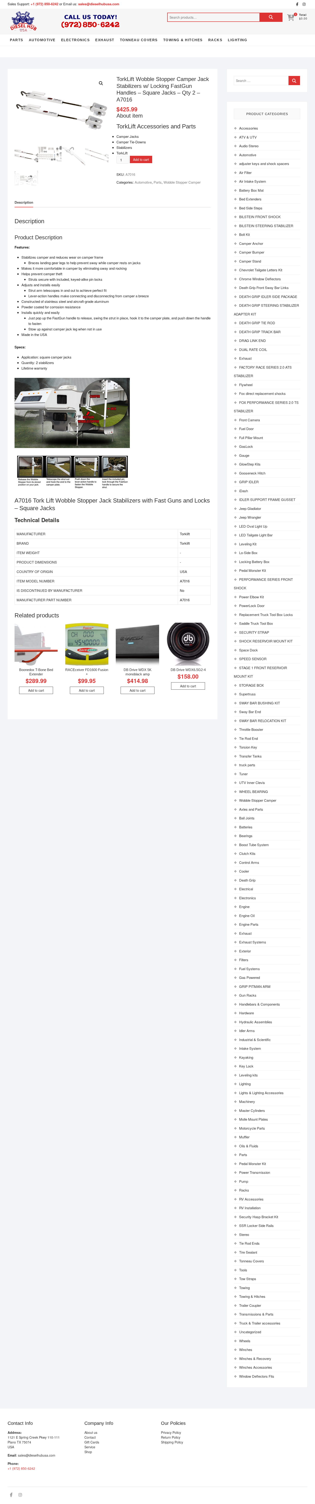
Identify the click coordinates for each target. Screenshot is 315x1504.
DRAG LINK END (252, 340)
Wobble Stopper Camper (182, 182)
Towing (244, 1287)
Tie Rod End (248, 738)
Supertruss (247, 693)
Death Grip (247, 880)
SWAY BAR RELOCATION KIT (262, 720)
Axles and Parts (251, 809)
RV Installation (250, 1207)
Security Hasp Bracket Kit (258, 1216)
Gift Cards (91, 1442)
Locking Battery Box (254, 561)
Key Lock (246, 1066)
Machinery (247, 1101)
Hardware (246, 1012)
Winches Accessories (255, 1367)
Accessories (248, 128)
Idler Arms (247, 1030)
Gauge (244, 455)
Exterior (245, 951)
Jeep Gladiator (250, 508)
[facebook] (297, 4)
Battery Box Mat (251, 190)
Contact (90, 1437)
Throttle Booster (251, 729)
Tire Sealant (248, 1252)
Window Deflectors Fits (256, 1376)
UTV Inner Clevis (252, 782)
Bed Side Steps (250, 207)
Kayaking (246, 1057)
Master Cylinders (252, 1110)
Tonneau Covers (139, 40)
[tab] (24, 202)
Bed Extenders (250, 199)
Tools (243, 1269)
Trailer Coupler (250, 1305)
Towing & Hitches (183, 40)
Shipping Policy (172, 1442)
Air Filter (245, 172)
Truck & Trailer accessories (259, 1323)
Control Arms (249, 862)
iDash (243, 490)
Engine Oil (247, 915)
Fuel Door (246, 428)
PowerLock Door (251, 605)
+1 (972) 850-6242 (45, 3)
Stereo (244, 1234)
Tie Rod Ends (249, 1243)
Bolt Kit (244, 234)
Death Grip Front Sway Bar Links (264, 287)
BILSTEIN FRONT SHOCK (260, 216)
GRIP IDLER (249, 481)
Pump (243, 1181)
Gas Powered (249, 977)
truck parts (247, 764)
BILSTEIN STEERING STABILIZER (266, 225)
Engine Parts (249, 924)
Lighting (237, 40)
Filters (243, 959)
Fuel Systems (249, 968)
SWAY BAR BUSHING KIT (259, 702)
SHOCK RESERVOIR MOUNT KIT (266, 641)
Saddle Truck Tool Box (256, 623)
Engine (244, 906)
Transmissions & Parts (256, 1314)
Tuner (243, 773)
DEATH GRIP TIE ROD (257, 322)
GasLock (246, 446)
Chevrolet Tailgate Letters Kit (260, 269)
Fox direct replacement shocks (262, 393)
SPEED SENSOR (253, 658)
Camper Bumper (251, 252)
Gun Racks (247, 995)
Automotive (42, 40)
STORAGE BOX (251, 685)
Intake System (250, 1048)
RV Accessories (251, 1199)
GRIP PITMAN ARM (254, 986)
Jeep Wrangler (250, 517)
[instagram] (303, 4)
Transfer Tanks (250, 756)
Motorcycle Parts (252, 1128)
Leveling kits (248, 1075)
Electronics (75, 40)
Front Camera (249, 419)
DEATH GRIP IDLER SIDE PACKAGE (268, 296)
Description (24, 202)
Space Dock (248, 650)
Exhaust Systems (252, 942)
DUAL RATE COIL (253, 349)
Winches (245, 1349)
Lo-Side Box (248, 552)
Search (270, 17)
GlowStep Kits (250, 464)
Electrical (246, 888)
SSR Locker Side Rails (256, 1225)
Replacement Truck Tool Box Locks (266, 614)
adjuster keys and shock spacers (264, 163)
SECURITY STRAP (254, 632)
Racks (215, 40)
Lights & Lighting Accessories (261, 1092)
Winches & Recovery (255, 1358)
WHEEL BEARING (253, 791)
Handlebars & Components (259, 1004)
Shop (88, 1451)
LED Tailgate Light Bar (256, 534)
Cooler (244, 871)
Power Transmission (254, 1172)
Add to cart (141, 159)
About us (90, 1432)
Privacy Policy (171, 1432)
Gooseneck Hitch (252, 473)
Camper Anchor (251, 243)
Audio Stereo (249, 145)
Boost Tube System (254, 844)
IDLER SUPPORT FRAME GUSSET (267, 499)
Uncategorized (250, 1331)
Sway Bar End (250, 711)
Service (89, 1447)
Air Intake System (252, 181)
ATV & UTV (248, 137)
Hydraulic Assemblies (255, 1021)
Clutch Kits (247, 853)
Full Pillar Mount (251, 437)
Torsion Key (248, 747)
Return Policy (170, 1437)
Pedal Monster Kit (252, 570)
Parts (16, 40)
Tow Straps (247, 1278)
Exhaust (104, 40)
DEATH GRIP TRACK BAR (260, 331)
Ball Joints (247, 818)
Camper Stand (250, 261)
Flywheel (246, 384)
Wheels (244, 1340)
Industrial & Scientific (255, 1039)
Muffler (244, 1136)
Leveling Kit (247, 543)
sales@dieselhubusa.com (98, 3)
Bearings (246, 835)
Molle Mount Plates (253, 1119)
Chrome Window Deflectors (260, 278)
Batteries (246, 826)
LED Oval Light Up (253, 526)
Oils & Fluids (248, 1145)
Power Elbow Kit (251, 596)
